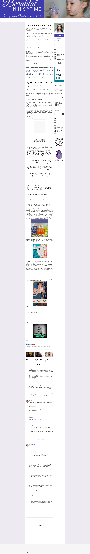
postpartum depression (43, 104)
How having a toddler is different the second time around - (33, 521)
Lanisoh (29, 169)
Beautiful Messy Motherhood (58, 85)
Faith (45, 18)
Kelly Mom (28, 73)
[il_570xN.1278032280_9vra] (59, 142)
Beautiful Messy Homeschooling (58, 90)
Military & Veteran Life (57, 18)
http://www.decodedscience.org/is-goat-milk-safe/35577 (40, 439)
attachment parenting (28, 346)
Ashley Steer (31, 400)
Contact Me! (58, 120)
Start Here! (35, 18)
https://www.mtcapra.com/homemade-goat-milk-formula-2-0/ (36, 419)
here (39, 266)
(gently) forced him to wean (32, 71)
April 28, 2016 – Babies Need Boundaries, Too (43, 199)
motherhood (48, 346)
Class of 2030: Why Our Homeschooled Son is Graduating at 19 (60, 50)
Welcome (58, 118)
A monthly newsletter (57, 104)
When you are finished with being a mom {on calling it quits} (49, 359)
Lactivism (45, 261)
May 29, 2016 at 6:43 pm (33, 452)
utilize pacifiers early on (38, 117)
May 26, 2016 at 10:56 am (33, 426)
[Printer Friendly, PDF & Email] (27, 340)
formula (41, 346)
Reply (52, 366)
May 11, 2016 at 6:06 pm (31, 367)
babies (32, 346)
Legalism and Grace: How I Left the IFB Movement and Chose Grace (60, 128)
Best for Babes (40, 73)
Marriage (40, 18)
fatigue (31, 105)
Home (28, 18)
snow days (43, 146)
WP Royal (30, 552)
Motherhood (49, 18)
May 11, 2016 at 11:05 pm (33, 394)
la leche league (44, 346)
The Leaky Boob (45, 73)
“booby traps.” (35, 80)
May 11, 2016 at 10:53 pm (31, 383)
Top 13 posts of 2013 (59, 56)
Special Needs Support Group (58, 93)
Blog (31, 18)
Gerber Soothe (38, 161)
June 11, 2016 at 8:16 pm (33, 472)
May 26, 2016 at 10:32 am (31, 418)
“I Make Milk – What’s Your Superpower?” (45, 74)
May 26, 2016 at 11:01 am (33, 437)
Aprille (32, 393)
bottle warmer (35, 170)
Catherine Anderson (32, 444)
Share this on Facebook (39, 338)
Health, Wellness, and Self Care (59, 107)
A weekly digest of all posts (58, 103)
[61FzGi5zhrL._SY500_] (59, 156)
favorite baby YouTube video (35, 196)
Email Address (57, 100)
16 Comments (51, 348)
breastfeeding (35, 346)
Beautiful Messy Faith (57, 88)
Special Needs (57, 105)
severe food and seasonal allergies (47, 274)
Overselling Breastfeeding (31, 262)
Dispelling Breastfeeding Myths (34, 73)
